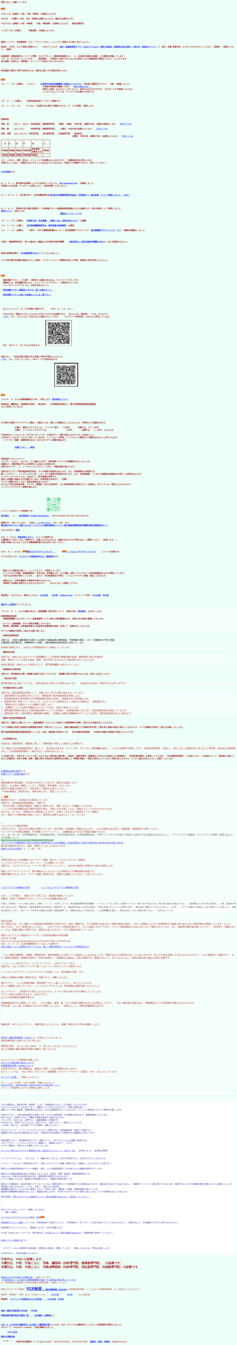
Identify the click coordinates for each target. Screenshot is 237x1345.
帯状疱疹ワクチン (26, 537)
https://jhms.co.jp (82, 86)
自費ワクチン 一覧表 (25, 447)
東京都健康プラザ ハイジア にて (106, 230)
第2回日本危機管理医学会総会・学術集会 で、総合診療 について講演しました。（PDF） (90, 195)
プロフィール (125, 124)
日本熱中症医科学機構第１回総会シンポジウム (61, 84)
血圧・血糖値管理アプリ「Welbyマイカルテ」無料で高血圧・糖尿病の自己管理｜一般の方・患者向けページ (109, 47)
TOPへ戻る (12, 1332)
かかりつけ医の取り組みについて (17, 1063)
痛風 (18, 530)
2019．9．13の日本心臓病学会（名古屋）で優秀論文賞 (25, 1325)
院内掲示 (82, 611)
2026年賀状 (6, 172)
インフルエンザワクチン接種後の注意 (60, 887)
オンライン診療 (10, 1077)
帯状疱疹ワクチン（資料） (13, 1222)
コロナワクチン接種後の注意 (15, 887)
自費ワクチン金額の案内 (13, 774)
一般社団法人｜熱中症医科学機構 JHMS (86, 242)
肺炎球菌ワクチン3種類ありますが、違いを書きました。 (28, 290)
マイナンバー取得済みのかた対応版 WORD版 (33, 1299)
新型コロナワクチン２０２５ (41, 552)
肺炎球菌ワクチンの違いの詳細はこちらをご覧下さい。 (27, 295)
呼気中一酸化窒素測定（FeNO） (17, 1037)
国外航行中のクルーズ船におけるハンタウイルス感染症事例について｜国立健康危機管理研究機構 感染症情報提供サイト (54, 525)
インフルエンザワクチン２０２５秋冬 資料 (20, 1217)
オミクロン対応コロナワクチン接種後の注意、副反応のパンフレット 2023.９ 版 (39, 1151)
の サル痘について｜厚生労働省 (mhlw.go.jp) (61, 1233)
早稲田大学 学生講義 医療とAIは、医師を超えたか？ (52, 221)
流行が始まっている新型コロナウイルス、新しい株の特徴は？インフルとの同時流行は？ (45, 947)
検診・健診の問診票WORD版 (14, 1311)
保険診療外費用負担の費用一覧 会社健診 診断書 (25, 1315)
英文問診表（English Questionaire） (34, 516)
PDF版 (55, 595)
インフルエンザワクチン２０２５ (81, 552)
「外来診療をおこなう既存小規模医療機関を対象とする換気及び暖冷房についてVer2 (38, 1280)
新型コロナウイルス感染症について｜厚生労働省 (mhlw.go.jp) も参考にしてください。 (51, 1197)
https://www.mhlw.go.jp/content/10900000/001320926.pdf (27, 840)
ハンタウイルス (44, 523)
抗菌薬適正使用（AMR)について (17, 1065)
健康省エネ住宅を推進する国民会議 (17, 1277)
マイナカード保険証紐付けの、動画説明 (36, 556)
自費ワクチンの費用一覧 (12, 1240)
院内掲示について (60, 399)
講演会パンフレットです (71, 214)
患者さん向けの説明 (11, 848)
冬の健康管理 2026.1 (30, 253)
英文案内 (5, 516)
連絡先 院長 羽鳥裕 (100, 1342)
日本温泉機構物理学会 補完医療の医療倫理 (46, 225)
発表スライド (7, 211)
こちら (6, 316)
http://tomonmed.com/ (68, 183)
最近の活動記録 (8, 1337)
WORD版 (44, 595)
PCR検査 (47, 1289)
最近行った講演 (8, 604)
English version (66, 595)
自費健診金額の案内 (11, 771)
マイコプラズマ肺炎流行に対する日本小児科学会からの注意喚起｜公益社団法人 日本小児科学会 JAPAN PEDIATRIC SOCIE (62, 843)
